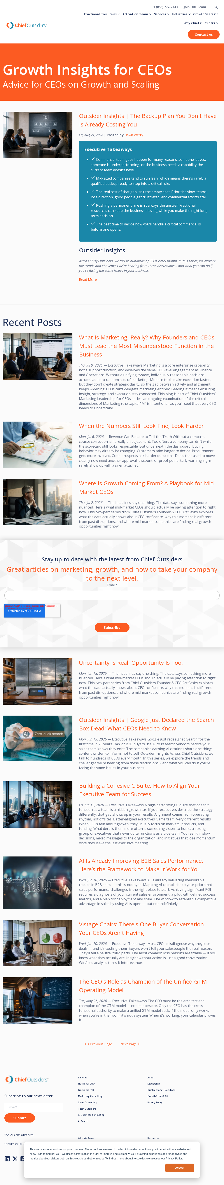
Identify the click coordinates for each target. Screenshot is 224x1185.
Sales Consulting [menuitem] (87, 1102)
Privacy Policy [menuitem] (154, 1102)
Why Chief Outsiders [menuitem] (199, 23)
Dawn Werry (133, 135)
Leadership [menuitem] (153, 1083)
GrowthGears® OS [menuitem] (157, 1096)
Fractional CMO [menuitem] (86, 1083)
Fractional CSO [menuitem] (86, 1090)
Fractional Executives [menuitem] (100, 14)
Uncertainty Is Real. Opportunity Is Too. (131, 662)
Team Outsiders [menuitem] (87, 1108)
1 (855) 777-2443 (165, 7)
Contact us (204, 34)
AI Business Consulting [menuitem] (91, 1114)
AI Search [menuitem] (83, 1121)
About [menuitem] (150, 1077)
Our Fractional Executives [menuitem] (161, 1090)
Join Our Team (195, 7)
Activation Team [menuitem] (135, 14)
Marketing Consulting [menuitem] (90, 1096)
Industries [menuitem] (179, 14)
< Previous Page (99, 1044)
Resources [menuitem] (153, 1138)
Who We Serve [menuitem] (86, 1138)
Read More (88, 279)
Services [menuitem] (160, 14)
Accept (179, 1167)
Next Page (129, 1044)
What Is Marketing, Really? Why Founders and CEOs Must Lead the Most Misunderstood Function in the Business (146, 345)
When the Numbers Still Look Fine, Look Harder (141, 426)
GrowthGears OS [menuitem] (205, 14)
